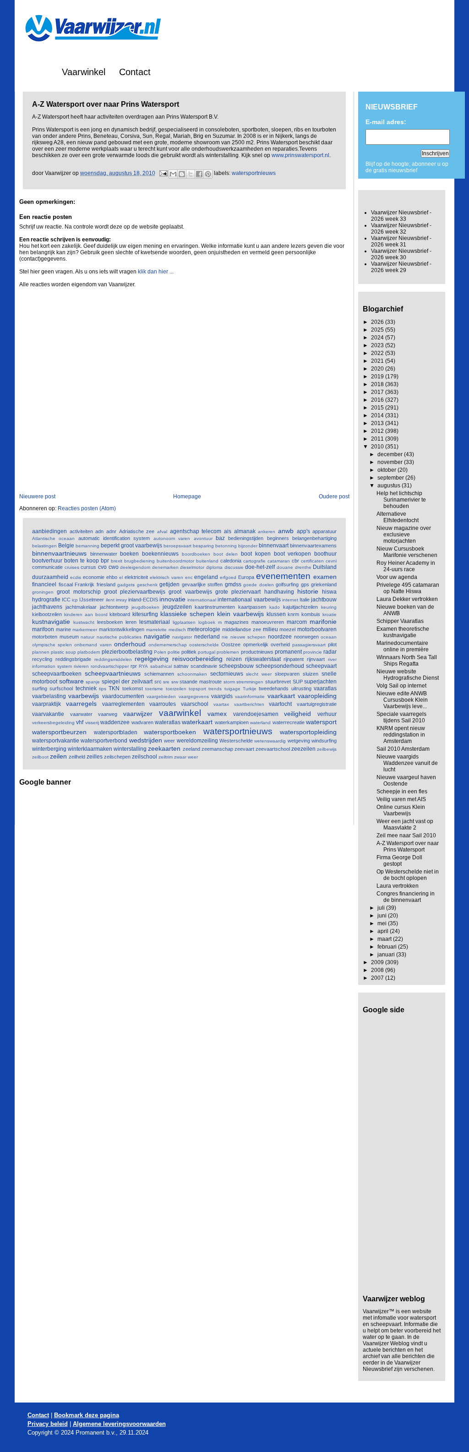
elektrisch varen (166, 577)
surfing (39, 688)
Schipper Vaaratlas (400, 621)
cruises (72, 567)
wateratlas (167, 722)
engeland (206, 577)
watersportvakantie (55, 740)
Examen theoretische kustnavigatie (402, 632)
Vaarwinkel (83, 72)
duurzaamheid (50, 577)
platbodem (88, 652)
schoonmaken (192, 674)
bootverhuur (47, 560)
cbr (295, 560)
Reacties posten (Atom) (87, 508)
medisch (177, 629)
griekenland (324, 584)
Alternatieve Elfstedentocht (397, 517)
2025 (378, 330)
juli (381, 908)
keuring (329, 607)
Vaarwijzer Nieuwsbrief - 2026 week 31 (401, 241)
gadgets (126, 584)
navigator (182, 636)
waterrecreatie (289, 722)
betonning (226, 545)
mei (382, 923)
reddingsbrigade (73, 659)
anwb (286, 531)
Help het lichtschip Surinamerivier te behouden (401, 499)
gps (305, 584)
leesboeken (110, 622)
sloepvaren (287, 674)
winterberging (49, 749)
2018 (378, 384)
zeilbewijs (327, 749)
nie (225, 636)
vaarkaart (281, 695)
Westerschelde (236, 740)
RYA (143, 666)
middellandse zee (241, 629)
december (390, 454)
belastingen (44, 545)
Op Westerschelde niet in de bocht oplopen (407, 874)
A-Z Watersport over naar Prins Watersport (407, 846)
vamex (217, 713)
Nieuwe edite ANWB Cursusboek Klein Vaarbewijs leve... (402, 700)
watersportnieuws (254, 173)
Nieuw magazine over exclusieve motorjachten (403, 534)
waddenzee (115, 722)
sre (166, 681)
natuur (87, 636)
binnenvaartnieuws (59, 553)
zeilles (95, 756)
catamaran (278, 560)
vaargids (222, 696)
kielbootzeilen (47, 614)
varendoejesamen (255, 714)
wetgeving (299, 740)
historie (307, 591)
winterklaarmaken (90, 749)
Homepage (187, 496)
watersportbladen (115, 732)
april (383, 931)
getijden (169, 584)
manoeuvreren (267, 622)
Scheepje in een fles (401, 791)
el (121, 577)
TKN (114, 688)
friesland (106, 584)
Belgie (66, 545)
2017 (378, 392)
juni (382, 915)
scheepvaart (321, 666)
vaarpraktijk (46, 704)
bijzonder (247, 545)
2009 (378, 962)
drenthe (303, 567)
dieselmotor (192, 567)
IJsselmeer (91, 599)
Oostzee (230, 644)
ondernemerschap (167, 644)
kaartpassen (252, 607)
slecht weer (259, 674)
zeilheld (77, 756)
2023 (378, 345)
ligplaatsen (184, 622)
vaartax (221, 704)
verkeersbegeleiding (53, 722)
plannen (40, 652)
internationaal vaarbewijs (249, 599)
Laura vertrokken (397, 886)
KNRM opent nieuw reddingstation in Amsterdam (400, 734)
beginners (278, 538)
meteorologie (203, 629)
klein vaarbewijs (240, 613)
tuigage (232, 688)
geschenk (147, 584)
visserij (92, 722)
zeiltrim (165, 756)
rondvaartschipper (110, 666)
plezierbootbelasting (127, 652)
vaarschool (194, 704)
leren (130, 622)
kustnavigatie (51, 621)
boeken (129, 554)
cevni (331, 560)
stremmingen (249, 681)
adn (99, 531)
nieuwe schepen (248, 636)
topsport (197, 688)
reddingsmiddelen (113, 659)
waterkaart (197, 722)
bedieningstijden (245, 538)
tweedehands (274, 688)
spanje (93, 681)
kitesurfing (145, 614)
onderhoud (130, 644)
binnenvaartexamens (313, 545)
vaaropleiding (317, 695)
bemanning (87, 545)
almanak (245, 531)
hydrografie (46, 599)
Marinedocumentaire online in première (402, 646)
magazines (236, 622)
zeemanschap (217, 749)
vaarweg (107, 714)
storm (229, 681)
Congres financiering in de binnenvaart (405, 896)
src (158, 681)
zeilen (58, 756)
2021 (378, 361)
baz (220, 538)
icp (75, 599)
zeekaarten (164, 748)
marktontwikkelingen (121, 629)
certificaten (312, 560)
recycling (42, 659)
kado (274, 607)
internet (290, 599)
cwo (114, 567)
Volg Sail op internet (401, 685)
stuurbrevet (278, 681)
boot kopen (256, 554)
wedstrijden (145, 740)
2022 (378, 353)
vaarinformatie (250, 696)
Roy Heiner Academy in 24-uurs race (405, 566)
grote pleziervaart (238, 592)
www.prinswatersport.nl (300, 155)
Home (36, 72)
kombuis (310, 614)
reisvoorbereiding (197, 658)
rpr (134, 666)
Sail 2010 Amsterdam (403, 749)
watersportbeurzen (59, 732)
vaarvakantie (48, 714)
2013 (378, 423)
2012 (378, 431)
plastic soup (63, 652)
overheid (280, 644)
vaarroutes (162, 704)
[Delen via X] (190, 174)
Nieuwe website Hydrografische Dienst (407, 674)
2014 (378, 415)
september (391, 478)
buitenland (207, 560)
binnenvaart (274, 545)
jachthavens (47, 607)
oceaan (329, 636)
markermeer (84, 629)
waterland (260, 722)
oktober (387, 470)
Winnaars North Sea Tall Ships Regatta (406, 660)
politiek (188, 652)
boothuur (325, 554)
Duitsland (325, 567)
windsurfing (324, 740)
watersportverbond (104, 740)
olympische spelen (52, 644)
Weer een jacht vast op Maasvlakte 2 (404, 824)
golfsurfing (287, 584)
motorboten (44, 636)
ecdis (75, 577)
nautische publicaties (119, 636)
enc (189, 577)
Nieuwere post (37, 496)
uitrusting (301, 688)
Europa (246, 577)
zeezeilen (303, 749)
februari (387, 947)
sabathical (161, 666)
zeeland (191, 749)
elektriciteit (136, 577)
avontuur (203, 538)
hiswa (329, 592)
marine (63, 629)
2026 (378, 322)
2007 (378, 978)
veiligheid (297, 713)
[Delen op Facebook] (199, 174)
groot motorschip (78, 592)
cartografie (254, 560)
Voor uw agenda (396, 577)
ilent (110, 599)
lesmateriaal (154, 622)
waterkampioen (232, 722)
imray (121, 599)
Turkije (249, 688)
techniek (86, 688)
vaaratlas (325, 688)
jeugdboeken (145, 607)
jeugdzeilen (177, 607)
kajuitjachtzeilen (300, 607)
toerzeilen (176, 688)
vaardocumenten (123, 696)
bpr (105, 560)
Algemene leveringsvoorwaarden (119, 1423)
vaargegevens (194, 696)
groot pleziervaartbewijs (134, 592)
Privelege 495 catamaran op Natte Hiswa (407, 588)
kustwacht (83, 622)
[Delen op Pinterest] (208, 174)
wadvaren (142, 722)
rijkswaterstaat (263, 659)
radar (330, 652)
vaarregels (81, 703)
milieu (270, 629)
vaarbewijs (83, 695)
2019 (378, 376)
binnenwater (103, 554)
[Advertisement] (126, 805)
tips (102, 688)
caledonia (230, 560)
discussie (234, 567)
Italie (305, 599)
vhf (79, 722)
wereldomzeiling (197, 740)
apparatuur (324, 531)
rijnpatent (294, 659)
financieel (44, 584)
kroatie (329, 614)
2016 (378, 400)
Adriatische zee (137, 531)
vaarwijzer (138, 713)
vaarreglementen (123, 704)
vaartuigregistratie (317, 704)
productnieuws (257, 652)
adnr (111, 531)
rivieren (81, 666)
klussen (276, 614)
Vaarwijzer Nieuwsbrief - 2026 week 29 (401, 267)
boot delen (225, 554)
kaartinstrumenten (215, 607)
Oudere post (334, 496)
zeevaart (244, 749)
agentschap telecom (196, 531)
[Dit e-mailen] (173, 174)
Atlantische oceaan (53, 538)
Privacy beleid (47, 1423)
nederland (207, 636)
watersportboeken (170, 732)
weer (169, 740)
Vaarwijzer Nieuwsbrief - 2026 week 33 (401, 215)
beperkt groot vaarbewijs (131, 545)
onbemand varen (92, 644)
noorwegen (306, 636)
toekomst (132, 688)
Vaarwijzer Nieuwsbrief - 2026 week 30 (401, 254)
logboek (206, 622)
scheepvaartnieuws (113, 673)
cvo (102, 567)
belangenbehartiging (314, 538)
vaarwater (81, 714)
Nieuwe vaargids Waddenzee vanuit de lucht (407, 763)
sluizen (310, 674)
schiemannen (159, 674)
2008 (378, 970)
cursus (88, 567)
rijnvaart (316, 659)
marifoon (43, 629)
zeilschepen (117, 756)
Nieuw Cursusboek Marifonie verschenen (406, 552)
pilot (332, 644)
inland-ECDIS (143, 599)
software (71, 681)
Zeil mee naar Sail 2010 (406, 835)
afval (162, 531)
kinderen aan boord (86, 614)
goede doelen (258, 584)
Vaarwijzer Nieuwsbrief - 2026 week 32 (401, 228)
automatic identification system (114, 538)
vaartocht (280, 704)
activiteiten (81, 531)
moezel (287, 629)
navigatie (157, 636)
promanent (288, 652)
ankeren (266, 531)
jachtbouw (324, 599)
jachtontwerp (114, 607)
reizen (234, 659)
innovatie (172, 599)
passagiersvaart (309, 644)
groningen (43, 592)
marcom (297, 622)
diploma (214, 567)
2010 (378, 446)
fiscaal (66, 584)
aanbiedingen (49, 531)
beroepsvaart (177, 545)
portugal (206, 652)
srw (174, 681)
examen (325, 576)
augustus (389, 485)
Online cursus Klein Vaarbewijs (400, 810)
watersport (321, 722)
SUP (298, 681)
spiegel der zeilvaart (127, 681)
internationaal (201, 599)
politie (174, 652)
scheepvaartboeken (57, 674)
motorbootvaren (317, 629)
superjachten (320, 681)
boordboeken (196, 554)
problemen (228, 652)
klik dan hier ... (156, 271)
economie (93, 577)
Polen (160, 652)
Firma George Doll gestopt (399, 860)
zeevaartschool (273, 749)
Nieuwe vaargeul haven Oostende (406, 780)
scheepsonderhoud (280, 666)
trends (215, 688)
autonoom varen (171, 538)
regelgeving (152, 658)
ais (227, 531)
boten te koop (81, 560)
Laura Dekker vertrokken (407, 599)
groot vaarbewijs (190, 592)
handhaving (279, 592)
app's (303, 531)
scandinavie (204, 666)
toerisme (154, 688)
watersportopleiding (308, 732)
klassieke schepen (187, 613)
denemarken (165, 567)
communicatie (47, 567)
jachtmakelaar (81, 607)
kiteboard (119, 614)
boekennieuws (160, 554)
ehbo (111, 577)
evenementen (283, 576)
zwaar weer (186, 756)
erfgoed (228, 577)
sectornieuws (226, 674)
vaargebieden (161, 696)
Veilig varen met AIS (401, 799)
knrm (293, 614)
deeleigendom (135, 567)
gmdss (233, 584)
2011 (378, 439)
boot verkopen (292, 554)
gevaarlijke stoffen (202, 584)
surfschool (61, 688)
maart (385, 939)
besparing (203, 545)
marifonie (323, 621)
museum (69, 636)
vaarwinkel (180, 713)
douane (285, 567)
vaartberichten (249, 704)
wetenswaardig (270, 740)
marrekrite (156, 629)
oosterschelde (204, 644)
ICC (66, 599)
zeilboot (40, 756)
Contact (135, 72)
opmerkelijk (255, 644)
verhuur (327, 714)
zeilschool (144, 756)
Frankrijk (84, 584)
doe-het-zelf (260, 567)
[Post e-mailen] (163, 173)
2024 (378, 337)
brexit (116, 560)
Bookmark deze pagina (86, 1415)
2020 (378, 369)
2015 (378, 407)
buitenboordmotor (175, 560)
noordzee (280, 636)
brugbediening (139, 560)
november (390, 462)
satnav (181, 666)
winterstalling (130, 749)
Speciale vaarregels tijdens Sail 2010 (401, 717)
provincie (312, 652)
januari (386, 954)
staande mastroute (201, 681)
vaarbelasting (49, 696)
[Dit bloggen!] (181, 174)
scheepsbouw (236, 666)
